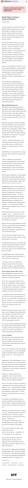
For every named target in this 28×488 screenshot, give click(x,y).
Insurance (5, 465)
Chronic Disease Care (12, 465)
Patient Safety (21, 465)
